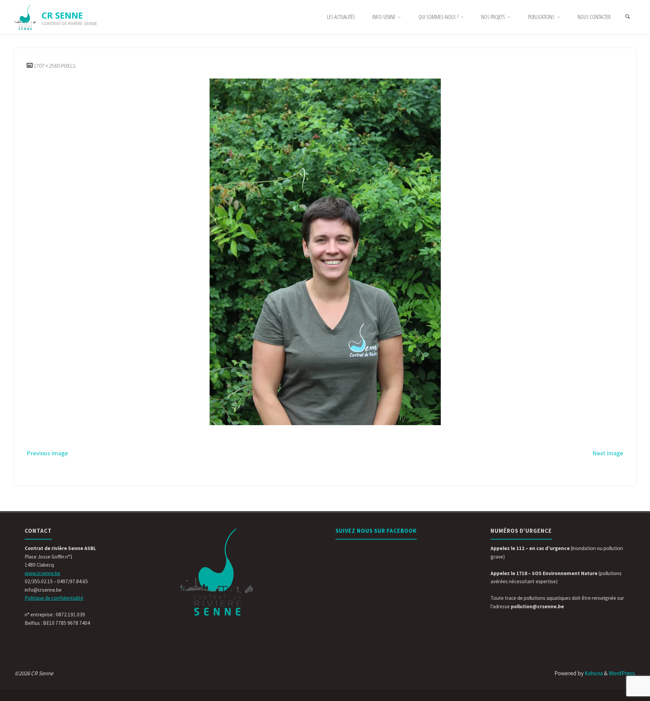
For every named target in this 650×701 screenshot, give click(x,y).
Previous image (47, 453)
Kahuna (593, 673)
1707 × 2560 (47, 65)
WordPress (622, 673)
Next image (607, 453)
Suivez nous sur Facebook (376, 530)
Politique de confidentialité (54, 598)
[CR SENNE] (25, 17)
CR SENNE (62, 15)
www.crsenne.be (42, 573)
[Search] (627, 17)
